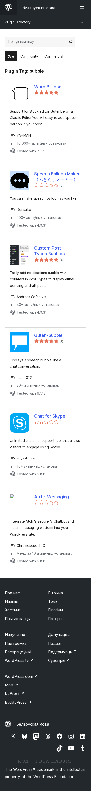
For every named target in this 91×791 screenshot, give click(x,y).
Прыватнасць (17, 618)
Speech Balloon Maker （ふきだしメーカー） (57, 176)
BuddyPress (18, 702)
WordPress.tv (19, 660)
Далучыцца (59, 634)
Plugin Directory (18, 22)
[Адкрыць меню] (83, 7)
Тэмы (53, 601)
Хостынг (13, 609)
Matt (11, 685)
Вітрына (55, 592)
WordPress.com (21, 676)
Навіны (11, 601)
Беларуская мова (32, 724)
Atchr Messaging (51, 496)
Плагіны (55, 609)
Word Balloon (47, 86)
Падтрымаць (62, 651)
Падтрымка (15, 643)
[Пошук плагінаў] (70, 42)
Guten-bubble (48, 335)
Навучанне (15, 634)
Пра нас (12, 592)
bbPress (15, 693)
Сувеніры (59, 660)
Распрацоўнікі (18, 651)
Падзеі (54, 643)
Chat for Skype (49, 416)
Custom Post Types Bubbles (49, 250)
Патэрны (56, 618)
